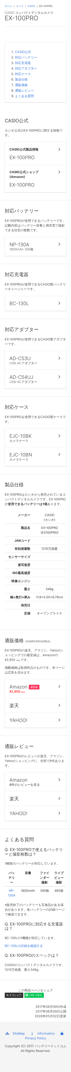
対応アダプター (26, 68)
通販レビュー (24, 90)
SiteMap (17, 1033)
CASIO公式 (23, 52)
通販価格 (21, 85)
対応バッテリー (26, 57)
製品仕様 (21, 79)
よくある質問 (24, 96)
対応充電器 (23, 63)
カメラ (19, 6)
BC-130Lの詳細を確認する (24, 946)
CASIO (31, 6)
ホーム (8, 6)
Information (45, 1033)
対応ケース (23, 74)
